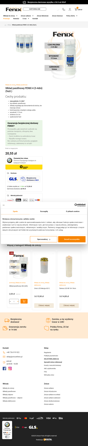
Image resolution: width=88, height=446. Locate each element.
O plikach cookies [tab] (73, 211)
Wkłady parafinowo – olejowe (12, 398)
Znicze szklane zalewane (52, 398)
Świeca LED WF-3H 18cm (67, 288)
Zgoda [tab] (15, 211)
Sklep (9, 25)
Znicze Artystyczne (50, 391)
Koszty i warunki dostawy (52, 365)
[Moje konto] (70, 9)
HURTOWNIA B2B (34, 9)
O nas (25, 18)
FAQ (45, 372)
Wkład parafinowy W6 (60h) (18, 286)
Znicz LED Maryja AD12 (42, 288)
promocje (12, 282)
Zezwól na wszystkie (72, 239)
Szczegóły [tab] (44, 211)
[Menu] (11, 422)
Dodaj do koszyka (24, 301)
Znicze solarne (49, 404)
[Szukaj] (56, 9)
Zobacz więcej (44, 305)
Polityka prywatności (51, 356)
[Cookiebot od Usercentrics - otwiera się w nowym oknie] (76, 205)
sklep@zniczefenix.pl (14, 357)
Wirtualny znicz (49, 375)
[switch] (7, 437)
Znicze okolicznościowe (52, 401)
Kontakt (35, 18)
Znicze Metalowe (43, 16)
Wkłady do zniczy (9, 16)
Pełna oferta (70, 16)
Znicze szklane (26, 16)
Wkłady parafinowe (21, 85)
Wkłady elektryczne (9, 401)
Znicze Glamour (57, 16)
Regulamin (47, 352)
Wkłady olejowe (8, 394)
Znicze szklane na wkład (52, 394)
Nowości (16, 18)
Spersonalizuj (42, 239)
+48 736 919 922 (13, 352)
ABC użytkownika (50, 368)
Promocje (6, 18)
